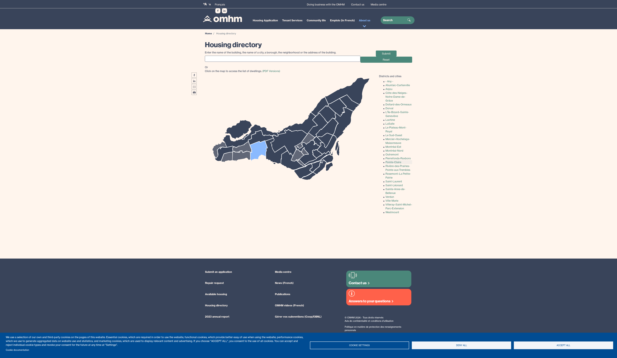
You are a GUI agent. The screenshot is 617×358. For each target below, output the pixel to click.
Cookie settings (359, 345)
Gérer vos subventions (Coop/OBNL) (298, 316)
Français (220, 4)
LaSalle (389, 123)
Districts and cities (390, 76)
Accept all (563, 345)
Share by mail (194, 86)
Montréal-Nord (394, 150)
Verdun (389, 196)
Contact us (357, 4)
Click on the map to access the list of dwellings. (242, 69)
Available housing (216, 294)
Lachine (390, 119)
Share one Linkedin (194, 80)
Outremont (392, 154)
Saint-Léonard (394, 185)
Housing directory (216, 305)
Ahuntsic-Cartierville (397, 85)
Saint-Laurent (393, 181)
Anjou (388, 89)
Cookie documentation (17, 350)
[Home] (222, 19)
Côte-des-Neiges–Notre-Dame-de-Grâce (396, 96)
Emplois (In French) (342, 20)
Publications (282, 294)
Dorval (389, 108)
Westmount (392, 212)
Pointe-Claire (393, 162)
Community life (316, 20)
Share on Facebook (194, 75)
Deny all (461, 345)
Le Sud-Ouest (393, 135)
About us (364, 20)
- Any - (389, 81)
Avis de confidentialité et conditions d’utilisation (369, 321)
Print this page (194, 92)
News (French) (284, 283)
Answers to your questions (369, 301)
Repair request (214, 283)
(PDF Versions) (271, 71)
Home (208, 33)
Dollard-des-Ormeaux (398, 104)
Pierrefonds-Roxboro (398, 158)
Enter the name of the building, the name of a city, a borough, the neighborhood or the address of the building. (270, 52)
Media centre (378, 4)
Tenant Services (292, 20)
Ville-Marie (391, 200)
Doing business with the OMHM (326, 4)
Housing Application (265, 20)
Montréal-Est (393, 146)
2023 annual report (217, 316)
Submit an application (218, 271)
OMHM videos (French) (289, 305)
